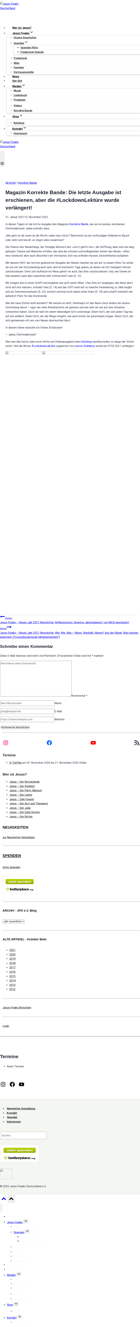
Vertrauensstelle (24, 72)
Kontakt (12, 1317)
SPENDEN (12, 855)
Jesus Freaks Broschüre (17, 1007)
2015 (12, 976)
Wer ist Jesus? (21, 27)
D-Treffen (15, 762)
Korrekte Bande (23, 110)
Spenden (19, 1232)
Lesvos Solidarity (84, 346)
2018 (12, 963)
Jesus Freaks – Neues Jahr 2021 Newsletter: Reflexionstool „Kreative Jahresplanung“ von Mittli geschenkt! (64, 620)
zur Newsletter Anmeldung (19, 837)
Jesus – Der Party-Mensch (25, 790)
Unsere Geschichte (25, 37)
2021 (12, 950)
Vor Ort (17, 80)
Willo (16, 63)
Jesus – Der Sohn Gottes (24, 812)
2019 (12, 958)
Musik (17, 90)
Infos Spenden (11, 867)
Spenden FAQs (29, 47)
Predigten (19, 99)
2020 (12, 954)
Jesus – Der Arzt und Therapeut (28, 803)
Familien (19, 67)
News (15, 76)
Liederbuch (20, 95)
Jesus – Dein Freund (21, 799)
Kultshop (86, 341)
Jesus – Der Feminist (22, 786)
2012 (12, 989)
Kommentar (79, 695)
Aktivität (10, 182)
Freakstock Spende (32, 52)
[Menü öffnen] (2, 158)
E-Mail (58, 711)
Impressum (20, 133)
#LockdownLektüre (43, 346)
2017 (12, 967)
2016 (12, 971)
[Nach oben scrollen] (3, 1199)
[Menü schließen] (1, 1207)
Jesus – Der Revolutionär (24, 781)
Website (59, 719)
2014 (12, 980)
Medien (11, 1275)
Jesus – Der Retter (21, 816)
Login (6, 1026)
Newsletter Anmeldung (21, 1108)
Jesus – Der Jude (20, 808)
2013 (12, 985)
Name (57, 703)
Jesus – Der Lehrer (20, 794)
